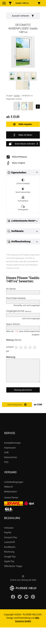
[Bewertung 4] (30, 347)
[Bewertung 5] (35, 347)
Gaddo (17, 95)
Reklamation (10, 491)
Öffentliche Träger (13, 566)
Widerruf (8, 486)
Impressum (10, 447)
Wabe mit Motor (25, 135)
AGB (6, 452)
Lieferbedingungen (13, 482)
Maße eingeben (25, 124)
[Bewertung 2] (21, 347)
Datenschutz (10, 457)
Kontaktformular (12, 442)
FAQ (6, 462)
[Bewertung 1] (16, 347)
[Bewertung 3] (25, 347)
